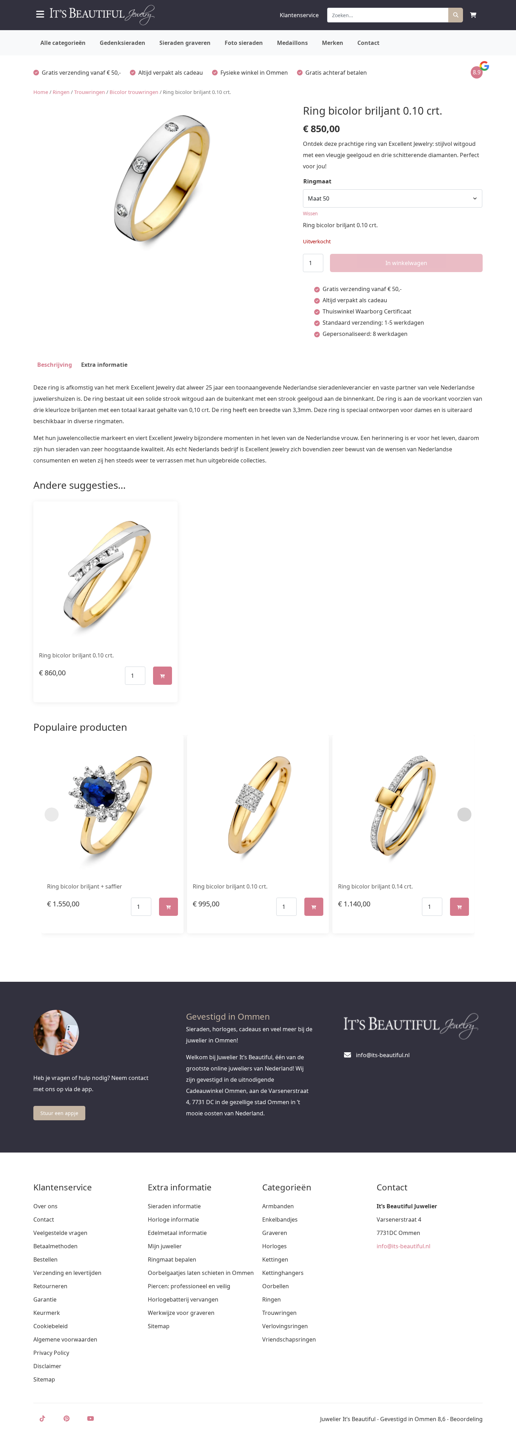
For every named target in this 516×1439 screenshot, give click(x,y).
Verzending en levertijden (67, 1273)
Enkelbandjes (280, 1219)
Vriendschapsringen (289, 1339)
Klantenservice (299, 15)
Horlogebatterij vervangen (183, 1299)
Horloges (274, 1246)
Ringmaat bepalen (172, 1259)
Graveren (274, 1233)
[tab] (55, 364)
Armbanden (278, 1206)
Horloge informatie (173, 1219)
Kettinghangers (283, 1273)
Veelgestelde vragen (60, 1233)
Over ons (45, 1206)
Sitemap (44, 1379)
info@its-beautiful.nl (403, 1246)
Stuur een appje (59, 1113)
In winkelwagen (406, 263)
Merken (332, 43)
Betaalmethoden (55, 1246)
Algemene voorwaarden (65, 1339)
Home (40, 91)
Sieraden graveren (185, 43)
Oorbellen (275, 1286)
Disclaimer (47, 1366)
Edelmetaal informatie (177, 1233)
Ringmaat (317, 181)
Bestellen (45, 1259)
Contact (368, 43)
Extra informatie (104, 365)
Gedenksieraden (122, 43)
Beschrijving (54, 365)
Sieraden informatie (174, 1206)
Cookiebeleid (50, 1326)
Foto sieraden (244, 43)
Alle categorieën (63, 43)
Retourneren (50, 1286)
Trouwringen (89, 91)
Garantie (45, 1299)
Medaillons (292, 43)
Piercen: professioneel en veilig (189, 1286)
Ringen (61, 91)
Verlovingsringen (285, 1326)
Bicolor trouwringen (134, 91)
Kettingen (275, 1259)
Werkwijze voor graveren (181, 1313)
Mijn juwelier (165, 1246)
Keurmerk (46, 1313)
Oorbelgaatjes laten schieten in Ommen (201, 1273)
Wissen (310, 213)
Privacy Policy (51, 1353)
